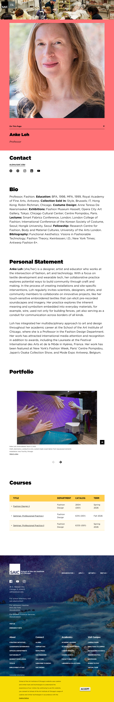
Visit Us (12, 624)
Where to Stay (93, 663)
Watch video (13, 454)
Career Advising (68, 651)
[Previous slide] (53, 462)
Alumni (38, 642)
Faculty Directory (69, 659)
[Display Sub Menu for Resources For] (73, 573)
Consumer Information (17, 675)
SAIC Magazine (41, 655)
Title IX (12, 663)
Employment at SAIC (17, 667)
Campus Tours (93, 642)
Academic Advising (69, 642)
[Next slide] (60, 462)
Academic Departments (70, 647)
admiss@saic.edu (16, 592)
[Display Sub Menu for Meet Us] (106, 573)
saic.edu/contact (16, 601)
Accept (85, 689)
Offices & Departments (18, 651)
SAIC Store (40, 659)
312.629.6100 (14, 610)
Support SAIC (40, 647)
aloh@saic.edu (17, 165)
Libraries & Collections (71, 663)
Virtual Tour (93, 667)
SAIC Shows (40, 667)
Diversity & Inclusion (17, 659)
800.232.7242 (15, 608)
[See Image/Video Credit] (102, 442)
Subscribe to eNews (43, 663)
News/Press (40, 651)
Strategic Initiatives (17, 642)
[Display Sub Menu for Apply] (83, 573)
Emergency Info (15, 628)
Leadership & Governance (19, 647)
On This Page (15, 126)
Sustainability (15, 655)
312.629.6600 (15, 617)
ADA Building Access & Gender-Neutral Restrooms (96, 655)
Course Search (67, 655)
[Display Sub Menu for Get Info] (95, 573)
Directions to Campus (96, 647)
